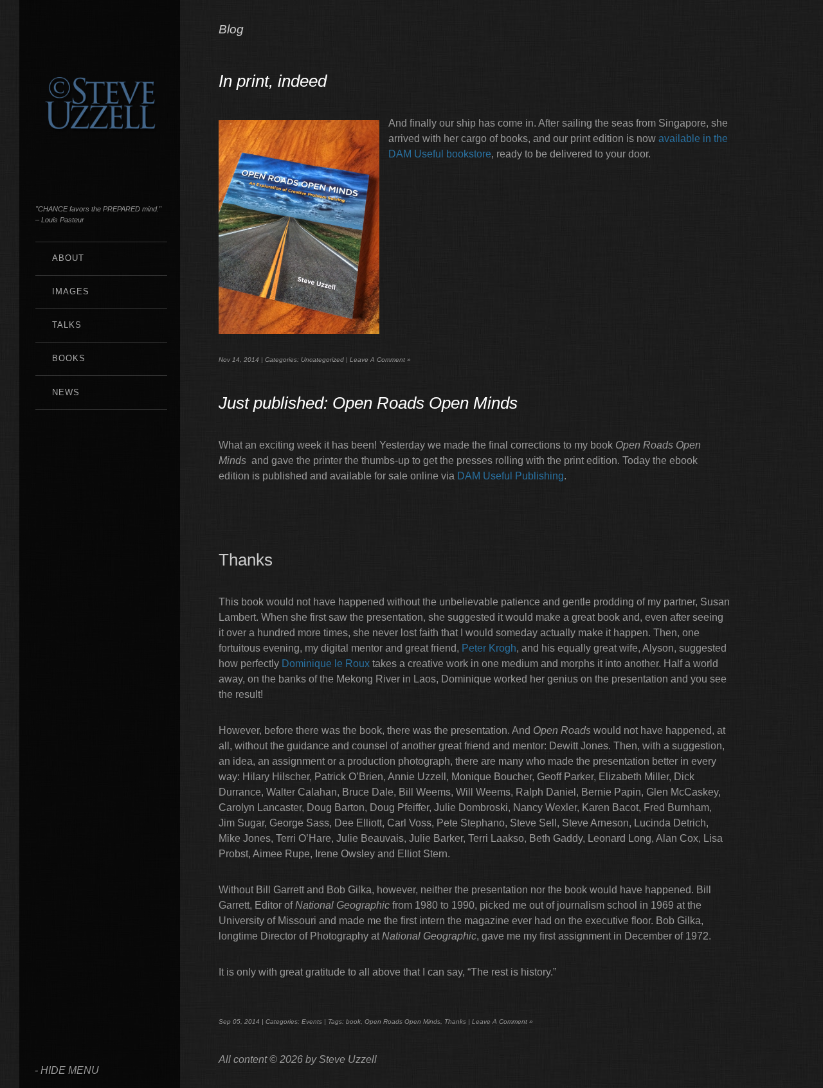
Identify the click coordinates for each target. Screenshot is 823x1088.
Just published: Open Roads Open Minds (368, 403)
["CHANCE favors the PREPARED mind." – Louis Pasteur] (99, 167)
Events (312, 1021)
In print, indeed (273, 81)
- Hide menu (67, 1070)
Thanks (455, 1021)
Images (70, 291)
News (66, 392)
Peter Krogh (489, 648)
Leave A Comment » (380, 359)
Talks (67, 325)
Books (69, 358)
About (68, 258)
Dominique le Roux (326, 663)
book (353, 1021)
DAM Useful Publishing (510, 475)
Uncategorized (322, 359)
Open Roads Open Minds (402, 1021)
